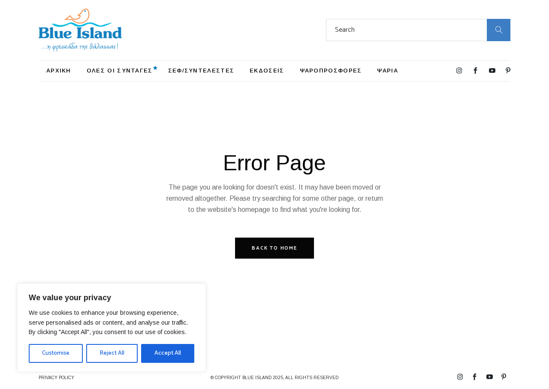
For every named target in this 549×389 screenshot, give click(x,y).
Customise (55, 353)
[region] (111, 327)
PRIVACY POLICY (56, 377)
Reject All (112, 353)
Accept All (167, 353)
